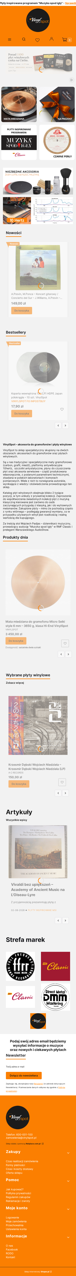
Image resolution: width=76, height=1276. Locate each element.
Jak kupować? (14, 1189)
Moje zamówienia (16, 1221)
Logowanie (12, 1217)
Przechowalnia (14, 1225)
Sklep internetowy (36, 1271)
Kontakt (10, 1257)
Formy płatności (15, 1165)
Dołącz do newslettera (24, 1075)
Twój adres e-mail (15, 1066)
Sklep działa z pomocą (23, 1143)
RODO (9, 1253)
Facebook (12, 1249)
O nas (9, 1245)
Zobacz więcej (15, 682)
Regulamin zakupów (18, 1197)
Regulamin (38, 1084)
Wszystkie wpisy (16, 819)
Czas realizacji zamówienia (22, 1161)
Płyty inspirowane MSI (42, 910)
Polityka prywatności (18, 1193)
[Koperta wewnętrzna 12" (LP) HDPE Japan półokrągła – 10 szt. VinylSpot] (38, 367)
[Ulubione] (38, 40)
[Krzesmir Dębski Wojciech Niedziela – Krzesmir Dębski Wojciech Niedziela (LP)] (38, 725)
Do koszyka (21, 310)
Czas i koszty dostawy (19, 1168)
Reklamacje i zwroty (18, 1200)
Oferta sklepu (14, 1172)
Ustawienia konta (16, 1229)
